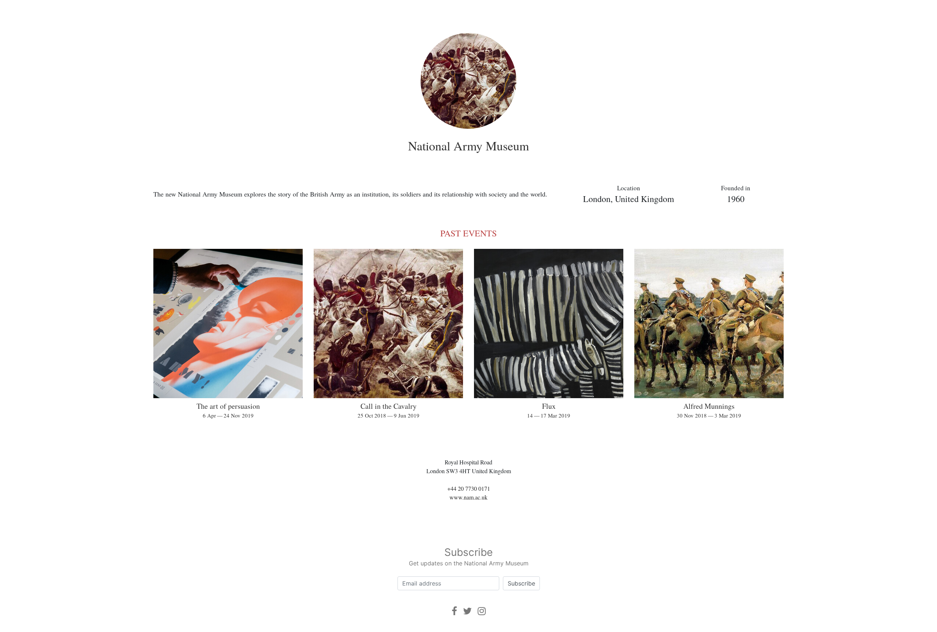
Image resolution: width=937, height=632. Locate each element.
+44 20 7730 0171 (468, 488)
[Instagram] (482, 611)
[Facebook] (454, 611)
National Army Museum (468, 145)
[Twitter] (467, 611)
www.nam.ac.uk (468, 497)
